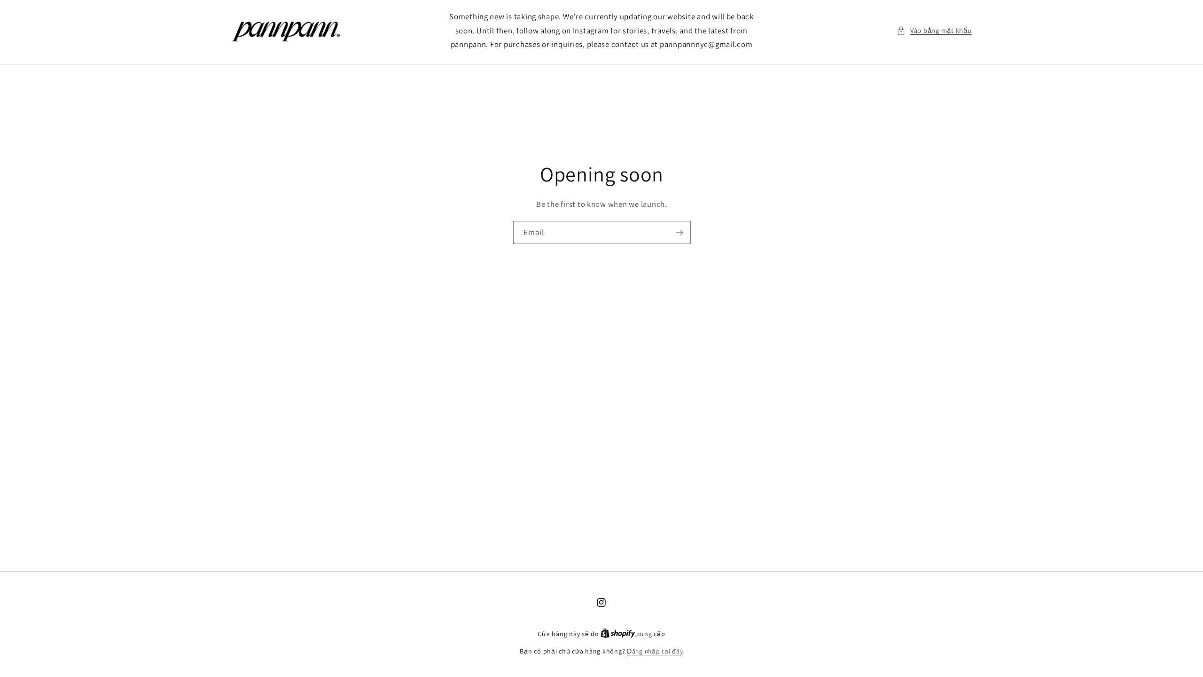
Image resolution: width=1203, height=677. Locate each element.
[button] (934, 30)
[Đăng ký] (679, 232)
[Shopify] (619, 634)
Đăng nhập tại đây (655, 651)
